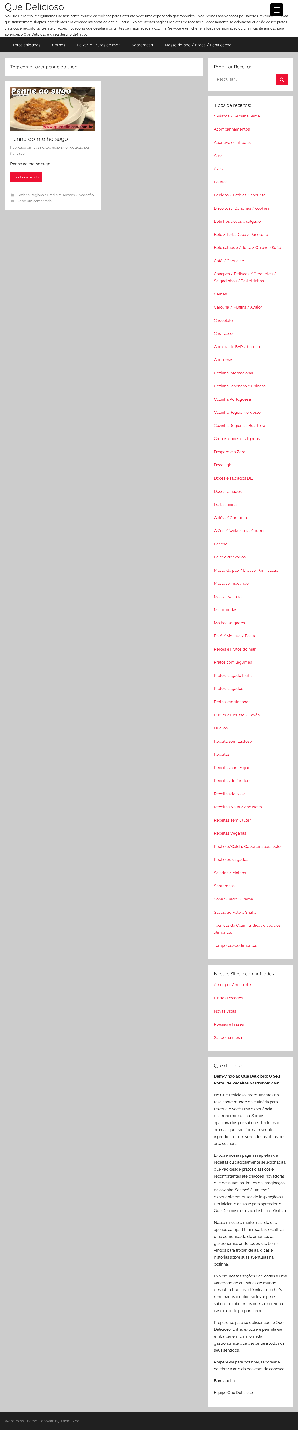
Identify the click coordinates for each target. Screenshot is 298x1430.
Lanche (220, 544)
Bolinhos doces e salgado (237, 221)
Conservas (223, 359)
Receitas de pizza (229, 794)
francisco (17, 153)
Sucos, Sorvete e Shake (235, 912)
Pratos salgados (25, 44)
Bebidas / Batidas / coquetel (240, 195)
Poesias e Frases (229, 1024)
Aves (218, 168)
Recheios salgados (231, 859)
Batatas (220, 182)
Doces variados (228, 491)
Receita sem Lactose (233, 741)
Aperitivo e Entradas (232, 142)
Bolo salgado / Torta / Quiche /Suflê (247, 247)
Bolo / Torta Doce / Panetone (241, 234)
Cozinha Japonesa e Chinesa (240, 386)
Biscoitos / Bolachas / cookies (241, 208)
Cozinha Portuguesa (232, 399)
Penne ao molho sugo (39, 138)
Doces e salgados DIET (234, 478)
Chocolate (223, 320)
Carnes (58, 44)
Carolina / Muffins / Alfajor (238, 307)
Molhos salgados (229, 623)
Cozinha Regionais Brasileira (39, 195)
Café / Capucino (229, 260)
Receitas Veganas (230, 833)
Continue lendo (26, 177)
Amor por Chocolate (232, 984)
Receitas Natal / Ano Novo (238, 807)
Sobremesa (142, 44)
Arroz (219, 155)
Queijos (221, 728)
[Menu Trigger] (276, 9)
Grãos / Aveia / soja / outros (239, 530)
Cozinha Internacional (233, 373)
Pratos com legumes (233, 662)
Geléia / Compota (230, 517)
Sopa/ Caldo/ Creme (233, 899)
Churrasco (223, 333)
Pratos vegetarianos (232, 701)
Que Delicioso (34, 6)
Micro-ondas (225, 609)
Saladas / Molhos (230, 872)
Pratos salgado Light (233, 675)
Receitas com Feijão (232, 767)
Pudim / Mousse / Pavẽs (237, 715)
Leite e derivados (230, 557)
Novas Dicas (225, 1011)
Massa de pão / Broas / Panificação (198, 44)
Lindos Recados (228, 998)
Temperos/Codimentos (235, 945)
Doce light (223, 465)
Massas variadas (228, 596)
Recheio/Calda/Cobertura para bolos (248, 846)
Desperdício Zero (229, 452)
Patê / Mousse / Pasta (234, 636)
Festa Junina (225, 504)
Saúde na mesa (228, 1037)
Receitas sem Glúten (233, 820)
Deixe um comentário (34, 201)
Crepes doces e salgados (237, 438)
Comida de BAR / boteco (237, 346)
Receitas (222, 754)
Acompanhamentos (232, 129)
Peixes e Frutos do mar (98, 44)
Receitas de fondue (232, 780)
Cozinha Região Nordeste (237, 412)
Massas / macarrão (78, 195)
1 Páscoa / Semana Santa (237, 116)
